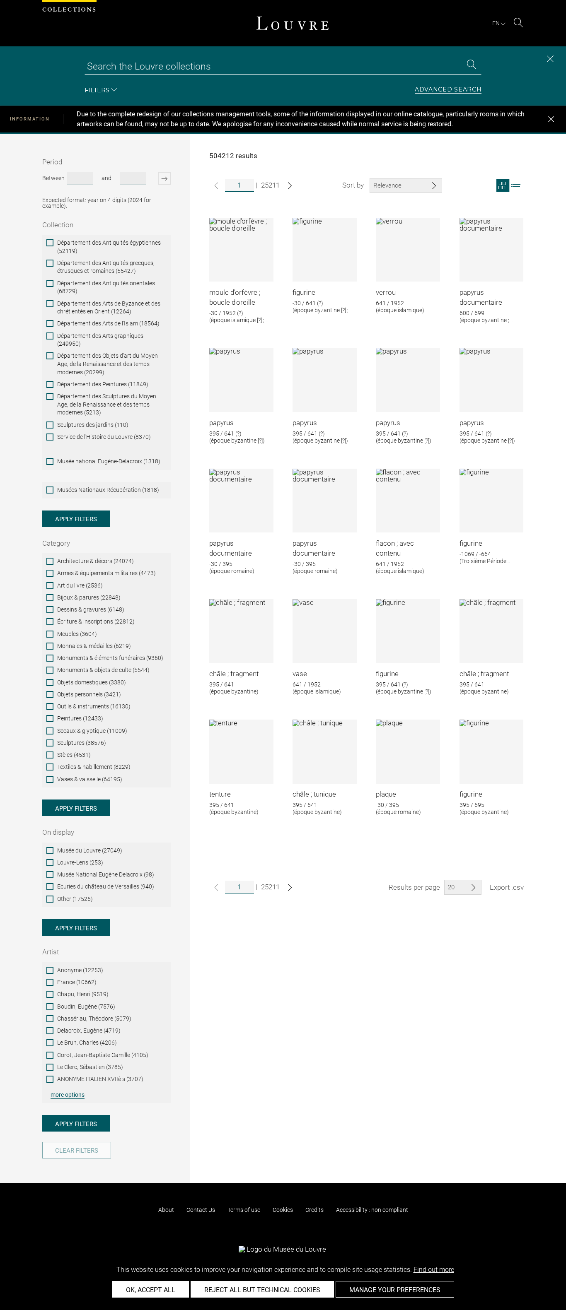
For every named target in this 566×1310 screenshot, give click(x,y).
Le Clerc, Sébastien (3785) (90, 1067)
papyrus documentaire (481, 297)
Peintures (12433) (80, 718)
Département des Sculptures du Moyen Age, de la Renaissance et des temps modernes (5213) (106, 404)
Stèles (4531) (74, 754)
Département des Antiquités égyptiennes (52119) (109, 246)
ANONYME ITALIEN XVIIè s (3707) (100, 1079)
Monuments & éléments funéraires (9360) (110, 658)
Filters (97, 90)
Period (52, 162)
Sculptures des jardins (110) (92, 424)
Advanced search (448, 90)
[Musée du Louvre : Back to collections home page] (292, 23)
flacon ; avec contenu (395, 548)
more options (68, 1094)
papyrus (221, 423)
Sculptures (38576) (81, 742)
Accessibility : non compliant (372, 1209)
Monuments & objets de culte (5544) (103, 670)
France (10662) (77, 982)
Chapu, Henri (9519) (83, 994)
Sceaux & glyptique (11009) (92, 730)
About (166, 1209)
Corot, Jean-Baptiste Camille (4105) (102, 1055)
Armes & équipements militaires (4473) (106, 573)
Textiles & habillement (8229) (94, 766)
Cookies (283, 1209)
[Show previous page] (216, 186)
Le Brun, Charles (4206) (87, 1042)
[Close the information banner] (551, 119)
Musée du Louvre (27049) (89, 850)
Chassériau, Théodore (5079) (94, 1018)
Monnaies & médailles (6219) (94, 646)
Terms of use (243, 1209)
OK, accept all (150, 1290)
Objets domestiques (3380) (91, 682)
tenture (220, 794)
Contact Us (200, 1209)
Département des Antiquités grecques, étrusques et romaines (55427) (106, 267)
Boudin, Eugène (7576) (86, 1006)
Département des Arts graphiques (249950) (100, 339)
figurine (304, 292)
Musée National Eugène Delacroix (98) (105, 874)
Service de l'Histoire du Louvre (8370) (104, 436)
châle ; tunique (314, 794)
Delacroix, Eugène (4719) (89, 1030)
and (106, 178)
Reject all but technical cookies (262, 1290)
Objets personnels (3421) (89, 694)
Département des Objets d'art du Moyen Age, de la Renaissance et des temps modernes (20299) (107, 363)
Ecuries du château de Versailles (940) (105, 886)
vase (300, 673)
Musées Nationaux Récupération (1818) (108, 489)
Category (56, 543)
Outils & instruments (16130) (94, 706)
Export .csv (507, 887)
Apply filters (76, 519)
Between (53, 178)
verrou (386, 292)
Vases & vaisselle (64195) (89, 779)
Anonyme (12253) (80, 970)
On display (58, 832)
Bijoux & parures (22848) (89, 597)
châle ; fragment (234, 673)
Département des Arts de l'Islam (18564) (108, 323)
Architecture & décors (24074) (95, 561)
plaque (386, 794)
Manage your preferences (394, 1290)
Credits (314, 1209)
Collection (57, 225)
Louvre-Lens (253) (80, 862)
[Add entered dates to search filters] (159, 178)
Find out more (434, 1270)
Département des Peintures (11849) (102, 384)
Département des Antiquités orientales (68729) (106, 287)
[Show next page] (289, 186)
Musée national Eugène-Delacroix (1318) (108, 461)
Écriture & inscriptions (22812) (96, 621)
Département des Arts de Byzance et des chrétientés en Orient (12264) (108, 307)
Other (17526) (75, 899)
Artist (50, 952)
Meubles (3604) (77, 634)
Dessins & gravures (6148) (90, 609)
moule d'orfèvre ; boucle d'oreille (234, 297)
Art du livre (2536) (80, 585)
